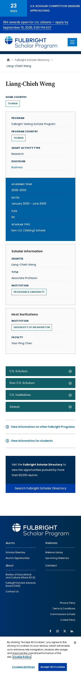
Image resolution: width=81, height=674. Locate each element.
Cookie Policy (22, 657)
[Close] (75, 642)
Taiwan (13, 103)
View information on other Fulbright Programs (43, 427)
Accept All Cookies (52, 667)
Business (17, 167)
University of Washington (32, 327)
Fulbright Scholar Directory (32, 60)
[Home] (31, 42)
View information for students (32, 441)
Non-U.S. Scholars (21, 383)
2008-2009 (18, 190)
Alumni (14, 407)
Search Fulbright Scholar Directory (40, 488)
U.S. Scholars (18, 371)
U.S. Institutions (20, 395)
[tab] (40, 371)
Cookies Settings (23, 667)
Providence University (29, 292)
